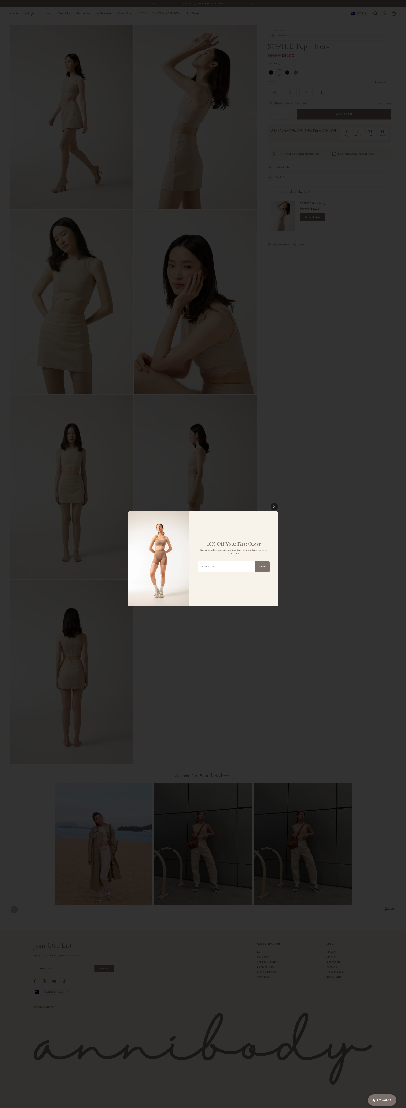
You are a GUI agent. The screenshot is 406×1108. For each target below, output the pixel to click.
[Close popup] (274, 506)
